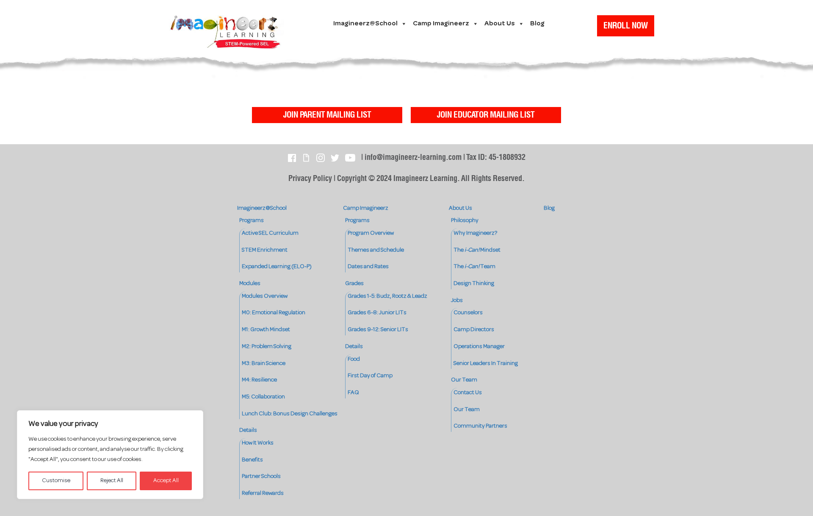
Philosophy (464, 220)
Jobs (457, 300)
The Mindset (477, 250)
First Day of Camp (370, 376)
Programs (251, 220)
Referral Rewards (263, 493)
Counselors (468, 313)
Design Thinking (474, 283)
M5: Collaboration (263, 397)
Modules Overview (265, 296)
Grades (354, 283)
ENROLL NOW (625, 26)
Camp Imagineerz (441, 24)
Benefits (252, 460)
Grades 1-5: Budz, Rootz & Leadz (387, 296)
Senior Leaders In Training (486, 363)
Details (248, 430)
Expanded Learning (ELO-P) (277, 266)
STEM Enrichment (265, 250)
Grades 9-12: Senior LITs (378, 329)
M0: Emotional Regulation (273, 313)
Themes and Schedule (376, 250)
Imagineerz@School (365, 24)
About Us (499, 24)
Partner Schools (261, 476)
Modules (249, 283)
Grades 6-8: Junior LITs (377, 313)
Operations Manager (479, 346)
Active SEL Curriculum (270, 233)
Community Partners (480, 426)
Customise (56, 480)
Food (354, 359)
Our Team (464, 380)
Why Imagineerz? (475, 233)
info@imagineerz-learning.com (413, 158)
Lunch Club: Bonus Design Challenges (289, 414)
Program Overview (371, 233)
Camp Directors (474, 329)
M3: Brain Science (263, 363)
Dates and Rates (368, 266)
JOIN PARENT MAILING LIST (327, 115)
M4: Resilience (259, 380)
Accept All (166, 480)
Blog (537, 24)
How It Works (258, 443)
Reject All (111, 480)
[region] (110, 454)
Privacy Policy (310, 179)
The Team (474, 266)
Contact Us (468, 392)
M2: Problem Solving (266, 346)
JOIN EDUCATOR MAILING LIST (486, 115)
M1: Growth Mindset (266, 329)
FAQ (353, 392)
